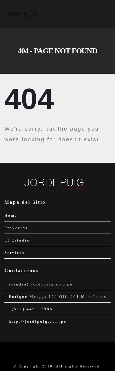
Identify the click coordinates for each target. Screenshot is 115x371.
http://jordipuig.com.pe (38, 321)
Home (10, 215)
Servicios (15, 252)
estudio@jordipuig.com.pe (41, 284)
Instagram (62, 353)
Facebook (52, 353)
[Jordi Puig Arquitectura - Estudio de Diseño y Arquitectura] (20, 14)
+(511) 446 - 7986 (31, 309)
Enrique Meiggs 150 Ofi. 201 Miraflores (57, 296)
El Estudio (17, 240)
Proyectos (16, 228)
